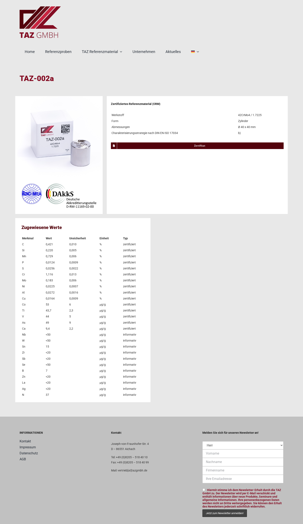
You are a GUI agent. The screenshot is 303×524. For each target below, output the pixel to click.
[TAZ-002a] (59, 97)
